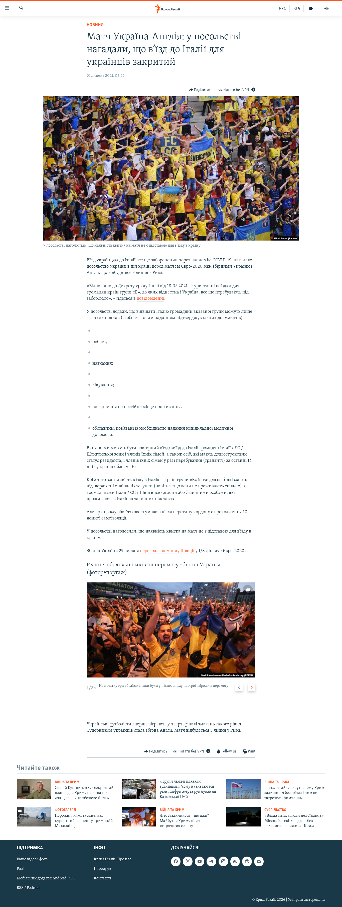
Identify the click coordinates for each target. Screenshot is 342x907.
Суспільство (275, 810)
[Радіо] (326, 8)
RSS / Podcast (28, 888)
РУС (282, 9)
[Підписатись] (259, 861)
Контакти (102, 879)
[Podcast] (247, 861)
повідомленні (150, 298)
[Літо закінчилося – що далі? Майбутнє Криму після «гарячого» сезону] (139, 816)
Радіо (22, 869)
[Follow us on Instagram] (223, 861)
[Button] (201, 90)
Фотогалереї (65, 810)
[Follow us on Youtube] (199, 861)
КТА (296, 9)
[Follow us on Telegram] (211, 861)
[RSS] (235, 861)
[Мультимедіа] (311, 8)
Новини (95, 25)
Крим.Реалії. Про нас (112, 860)
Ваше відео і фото (32, 860)
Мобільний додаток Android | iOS (46, 879)
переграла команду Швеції (167, 551)
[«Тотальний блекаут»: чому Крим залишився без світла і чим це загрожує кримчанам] (243, 789)
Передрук (102, 869)
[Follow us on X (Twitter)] (187, 861)
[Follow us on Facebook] (176, 861)
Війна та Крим (67, 782)
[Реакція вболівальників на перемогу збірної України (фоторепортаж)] (171, 629)
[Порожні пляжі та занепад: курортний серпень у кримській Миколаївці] (34, 816)
